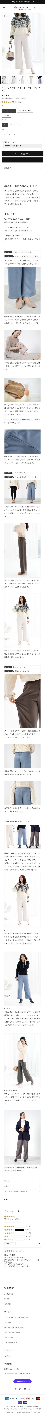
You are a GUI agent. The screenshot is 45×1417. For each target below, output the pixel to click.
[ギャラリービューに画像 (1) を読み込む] (4, 80)
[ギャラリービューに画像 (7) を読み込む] (31, 80)
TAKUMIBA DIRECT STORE (21, 1406)
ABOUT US (8, 1294)
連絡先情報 (37, 1412)
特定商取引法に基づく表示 (13, 1327)
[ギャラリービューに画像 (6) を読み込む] (22, 80)
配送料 (7, 98)
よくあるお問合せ (10, 1342)
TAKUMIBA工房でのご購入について (17, 1318)
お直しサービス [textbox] (9, 142)
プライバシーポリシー (12, 1332)
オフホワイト (9, 111)
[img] (9, 1251)
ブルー (6, 115)
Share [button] (6, 1199)
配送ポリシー (10, 1412)
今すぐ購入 (22, 160)
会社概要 (7, 1304)
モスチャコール (25, 111)
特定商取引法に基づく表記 (24, 1412)
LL (19, 125)
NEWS (6, 1299)
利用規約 (7, 1323)
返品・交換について (11, 1337)
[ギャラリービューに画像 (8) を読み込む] (40, 80)
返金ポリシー (15, 1409)
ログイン (7, 1356)
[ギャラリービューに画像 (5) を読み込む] (13, 80)
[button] (4, 8)
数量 (3, 130)
